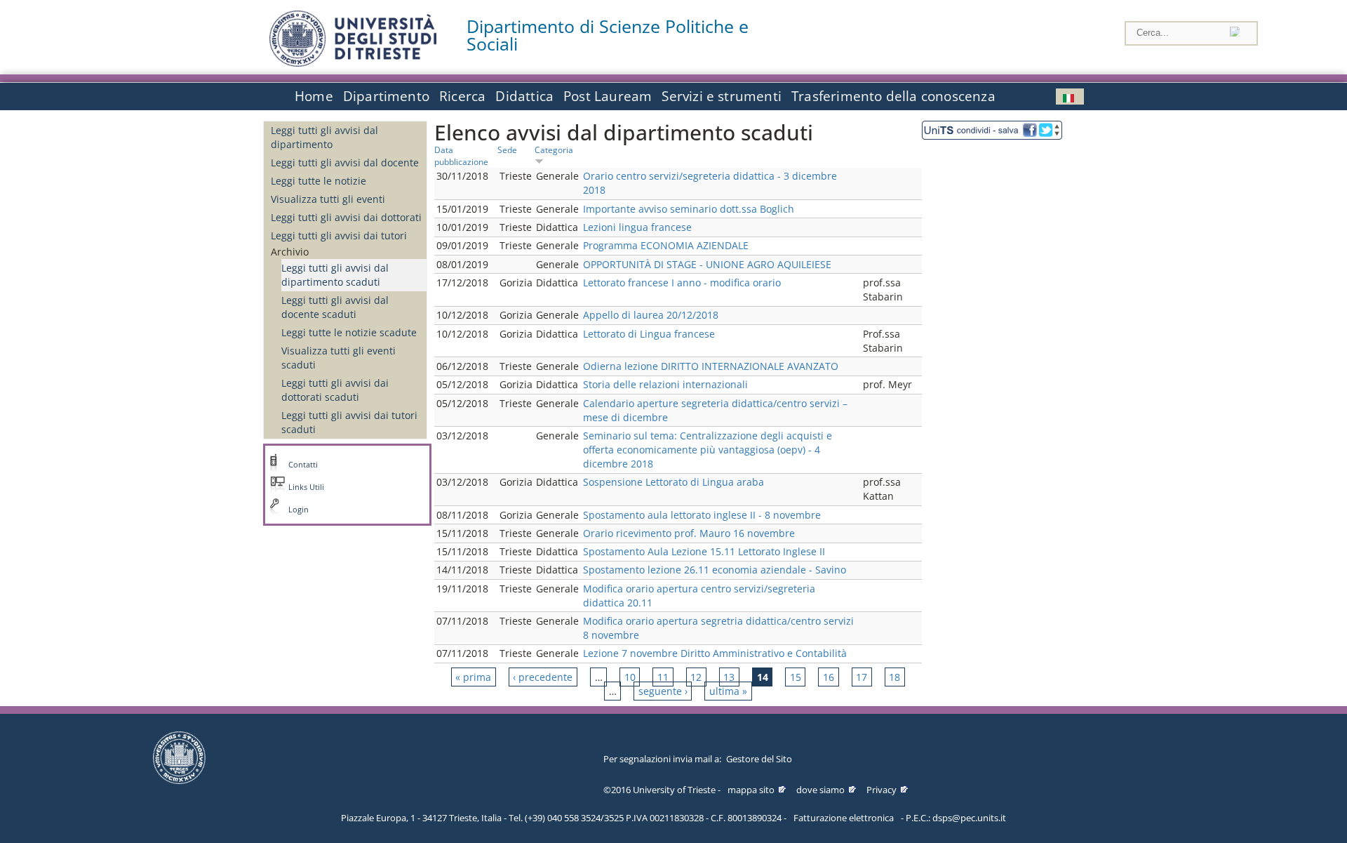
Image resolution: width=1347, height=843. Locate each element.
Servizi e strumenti (722, 96)
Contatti (303, 465)
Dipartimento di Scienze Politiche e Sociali (608, 35)
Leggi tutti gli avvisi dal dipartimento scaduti (335, 274)
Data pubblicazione (461, 155)
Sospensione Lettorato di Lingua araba (673, 482)
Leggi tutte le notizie (318, 180)
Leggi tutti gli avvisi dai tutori (339, 235)
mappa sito (751, 789)
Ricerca (462, 96)
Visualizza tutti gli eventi (328, 199)
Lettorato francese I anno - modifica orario (682, 282)
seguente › (663, 691)
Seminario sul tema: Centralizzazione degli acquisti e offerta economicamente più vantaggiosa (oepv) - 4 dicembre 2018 (707, 449)
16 (828, 677)
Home (314, 96)
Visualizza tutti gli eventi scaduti (338, 357)
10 (630, 677)
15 (795, 677)
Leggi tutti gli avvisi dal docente (345, 162)
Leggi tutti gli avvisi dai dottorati (346, 217)
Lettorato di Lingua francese (649, 333)
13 (729, 677)
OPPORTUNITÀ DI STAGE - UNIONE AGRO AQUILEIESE (707, 264)
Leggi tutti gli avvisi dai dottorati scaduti (335, 390)
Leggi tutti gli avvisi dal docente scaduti (335, 307)
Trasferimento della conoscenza (893, 96)
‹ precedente (542, 677)
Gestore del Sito (759, 758)
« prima (473, 677)
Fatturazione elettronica (843, 817)
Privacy (881, 789)
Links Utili (306, 487)
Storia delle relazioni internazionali (665, 384)
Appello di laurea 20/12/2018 (650, 314)
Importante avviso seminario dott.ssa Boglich (688, 208)
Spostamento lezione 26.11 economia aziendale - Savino (714, 569)
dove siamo (820, 789)
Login (298, 510)
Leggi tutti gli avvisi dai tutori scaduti (349, 422)
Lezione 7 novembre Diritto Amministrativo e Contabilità (715, 653)
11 (663, 677)
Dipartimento (386, 96)
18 (894, 677)
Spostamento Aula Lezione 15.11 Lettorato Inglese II (704, 551)
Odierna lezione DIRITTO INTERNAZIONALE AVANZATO (710, 366)
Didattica (524, 96)
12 (696, 677)
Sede (507, 149)
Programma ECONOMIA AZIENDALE (666, 245)
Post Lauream (607, 96)
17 (861, 677)
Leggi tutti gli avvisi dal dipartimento (324, 137)
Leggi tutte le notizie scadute (349, 332)
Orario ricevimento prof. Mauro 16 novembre (689, 533)
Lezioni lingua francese (637, 227)
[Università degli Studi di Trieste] (352, 62)
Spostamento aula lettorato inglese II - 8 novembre (702, 515)
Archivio (290, 251)
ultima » (728, 691)
